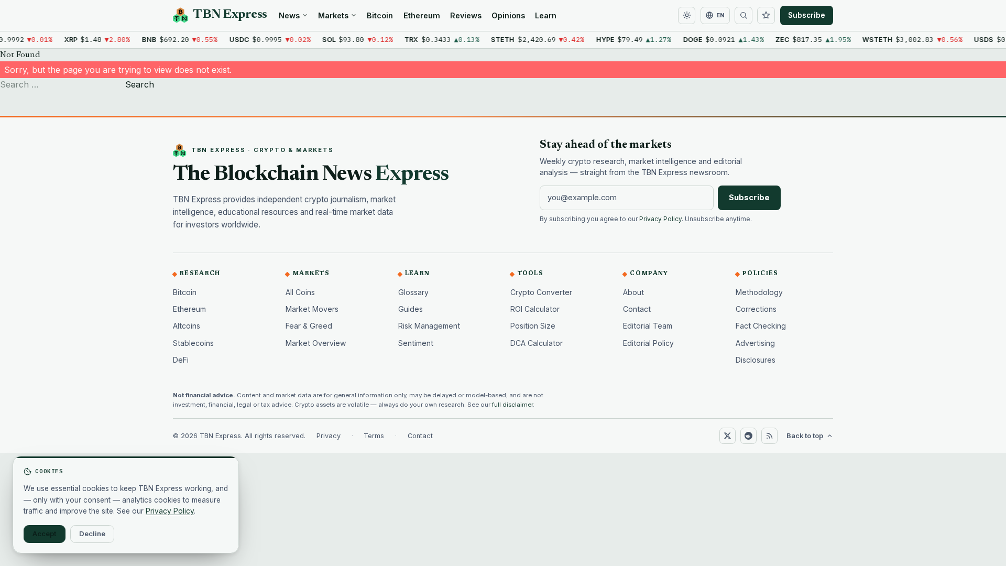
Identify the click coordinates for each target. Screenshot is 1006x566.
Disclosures (755, 359)
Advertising (755, 343)
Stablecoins (193, 343)
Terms (374, 436)
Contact (637, 308)
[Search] (743, 16)
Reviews (466, 15)
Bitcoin (380, 15)
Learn (545, 15)
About (633, 292)
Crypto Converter (541, 292)
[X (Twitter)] (727, 435)
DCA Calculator (536, 343)
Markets (333, 15)
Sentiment (415, 343)
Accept (44, 533)
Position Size (532, 325)
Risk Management (429, 325)
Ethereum (421, 15)
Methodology (759, 292)
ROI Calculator (535, 308)
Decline (92, 533)
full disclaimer (512, 404)
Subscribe (806, 15)
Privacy (328, 436)
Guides (410, 308)
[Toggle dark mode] (687, 16)
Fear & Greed (309, 325)
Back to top (804, 436)
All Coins (300, 292)
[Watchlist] (766, 16)
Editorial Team (647, 325)
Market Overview (316, 343)
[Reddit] (748, 435)
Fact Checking (761, 325)
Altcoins (186, 325)
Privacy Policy (660, 219)
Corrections (756, 308)
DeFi (181, 359)
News (289, 15)
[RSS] (769, 435)
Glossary (413, 292)
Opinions (508, 15)
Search (139, 84)
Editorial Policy (648, 343)
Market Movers (312, 308)
